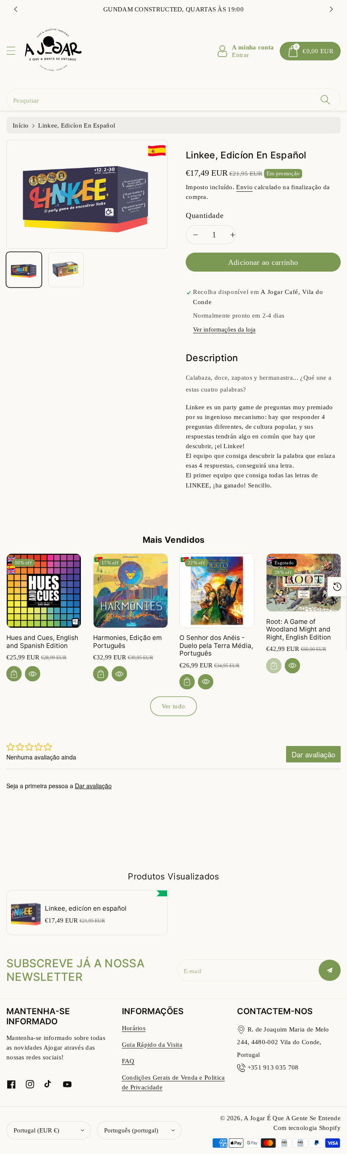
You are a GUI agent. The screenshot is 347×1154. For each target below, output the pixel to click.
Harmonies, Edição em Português (127, 641)
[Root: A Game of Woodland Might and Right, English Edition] (304, 582)
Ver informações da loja (224, 329)
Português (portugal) (131, 1130)
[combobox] (173, 99)
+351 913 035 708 (273, 1067)
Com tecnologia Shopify (307, 1127)
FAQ (128, 1060)
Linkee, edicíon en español (86, 908)
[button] (14, 50)
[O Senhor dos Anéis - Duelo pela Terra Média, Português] (217, 591)
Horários (134, 1028)
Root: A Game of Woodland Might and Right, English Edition (298, 629)
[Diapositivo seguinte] (331, 9)
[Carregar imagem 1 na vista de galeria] (23, 269)
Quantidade (204, 215)
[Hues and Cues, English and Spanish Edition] (44, 591)
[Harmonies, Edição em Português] (131, 591)
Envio (244, 187)
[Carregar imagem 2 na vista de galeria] (65, 269)
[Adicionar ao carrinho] (14, 673)
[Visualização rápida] (32, 673)
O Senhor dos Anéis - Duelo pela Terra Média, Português (216, 645)
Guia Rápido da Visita (152, 1044)
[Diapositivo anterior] (15, 9)
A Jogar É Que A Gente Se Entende (292, 1117)
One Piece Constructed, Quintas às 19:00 (173, 9)
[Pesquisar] (325, 99)
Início (21, 125)
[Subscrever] (330, 970)
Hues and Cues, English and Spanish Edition (42, 641)
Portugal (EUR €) (36, 1130)
